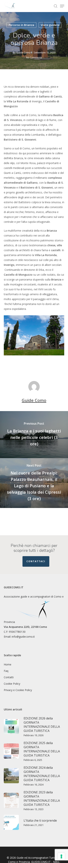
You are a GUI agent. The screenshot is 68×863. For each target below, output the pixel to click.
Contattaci (35, 561)
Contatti (9, 677)
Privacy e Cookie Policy (18, 690)
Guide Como (23, 52)
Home (7, 664)
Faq (6, 671)
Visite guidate (50, 25)
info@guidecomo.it (23, 636)
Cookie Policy (12, 683)
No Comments (34, 57)
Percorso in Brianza (21, 25)
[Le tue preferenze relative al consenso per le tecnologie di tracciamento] (61, 856)
